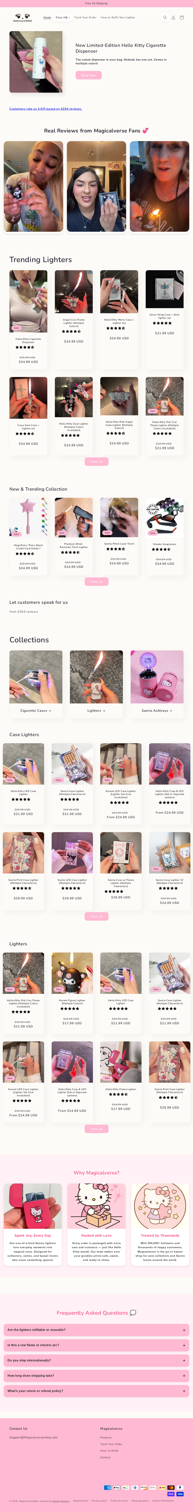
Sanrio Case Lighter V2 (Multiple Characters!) (169, 881)
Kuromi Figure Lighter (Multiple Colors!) (72, 1002)
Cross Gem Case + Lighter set (28, 427)
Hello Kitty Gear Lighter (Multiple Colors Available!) (73, 427)
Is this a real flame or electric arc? (33, 1345)
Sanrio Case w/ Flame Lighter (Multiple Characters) (121, 883)
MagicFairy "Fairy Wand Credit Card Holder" (28, 547)
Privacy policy (99, 1500)
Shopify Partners (61, 1501)
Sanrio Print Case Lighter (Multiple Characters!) (23, 881)
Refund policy (80, 1500)
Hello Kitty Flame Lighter (121, 1089)
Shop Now (88, 75)
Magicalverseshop (28, 1501)
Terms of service (119, 1500)
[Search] (165, 17)
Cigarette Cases (33, 711)
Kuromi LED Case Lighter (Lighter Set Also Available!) (121, 794)
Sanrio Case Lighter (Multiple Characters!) (72, 793)
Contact (105, 1457)
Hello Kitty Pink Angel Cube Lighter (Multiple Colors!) (119, 425)
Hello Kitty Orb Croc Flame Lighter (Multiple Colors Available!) (164, 425)
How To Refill (109, 1451)
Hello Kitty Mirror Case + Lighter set (119, 322)
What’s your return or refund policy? (35, 1391)
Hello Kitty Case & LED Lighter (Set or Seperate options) (169, 794)
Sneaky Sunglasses (164, 544)
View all (96, 461)
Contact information (163, 1500)
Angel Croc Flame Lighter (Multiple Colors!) (74, 323)
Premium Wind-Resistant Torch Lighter (74, 545)
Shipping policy (140, 1500)
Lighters (94, 711)
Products (106, 1437)
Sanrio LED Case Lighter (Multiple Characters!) (72, 881)
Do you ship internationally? (29, 1360)
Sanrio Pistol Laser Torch (119, 544)
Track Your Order (111, 1444)
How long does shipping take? (31, 1375)
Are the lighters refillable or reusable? (37, 1329)
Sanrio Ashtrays (155, 711)
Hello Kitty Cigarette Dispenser (28, 341)
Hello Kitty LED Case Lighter (23, 793)
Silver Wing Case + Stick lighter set (164, 316)
